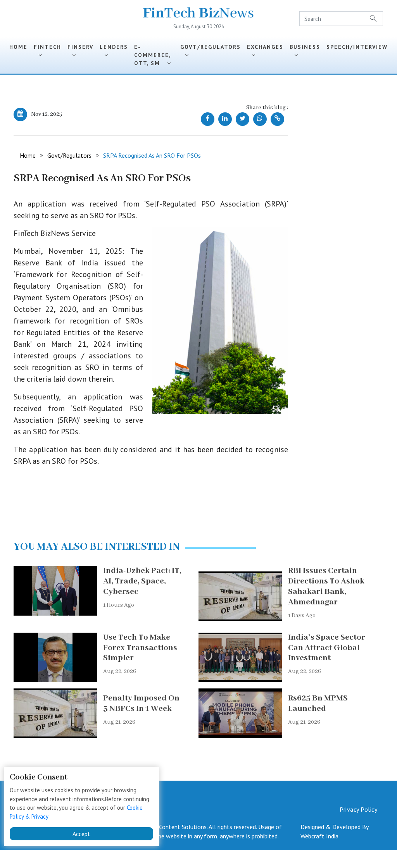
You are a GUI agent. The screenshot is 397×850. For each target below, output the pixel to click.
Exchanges (265, 51)
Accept (81, 834)
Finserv (80, 51)
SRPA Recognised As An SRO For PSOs (152, 155)
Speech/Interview (357, 51)
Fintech (47, 51)
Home (18, 46)
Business (305, 51)
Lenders (114, 51)
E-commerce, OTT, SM (152, 55)
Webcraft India (319, 836)
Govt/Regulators (210, 51)
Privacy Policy (358, 809)
